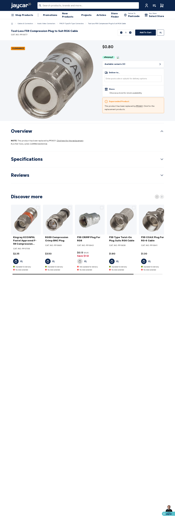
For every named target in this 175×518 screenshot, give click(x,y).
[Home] (12, 23)
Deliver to (114, 73)
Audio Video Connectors (46, 23)
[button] (146, 5)
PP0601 (139, 106)
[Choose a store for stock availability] (133, 90)
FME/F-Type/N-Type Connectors (71, 23)
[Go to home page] (21, 5)
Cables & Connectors (25, 23)
